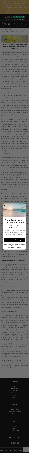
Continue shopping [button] (14, 240)
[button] (4, 205)
